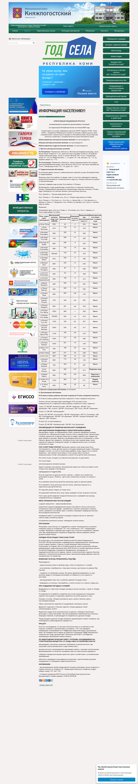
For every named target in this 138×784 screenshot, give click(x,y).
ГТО (116, 102)
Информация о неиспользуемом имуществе (116, 88)
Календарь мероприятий (70, 31)
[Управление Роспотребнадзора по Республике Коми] (23, 273)
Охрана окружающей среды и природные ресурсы (116, 133)
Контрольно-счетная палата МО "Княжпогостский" (116, 72)
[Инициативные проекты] (23, 209)
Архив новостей (46, 685)
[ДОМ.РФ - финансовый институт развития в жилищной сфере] (23, 185)
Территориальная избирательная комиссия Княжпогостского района (116, 145)
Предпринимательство (116, 80)
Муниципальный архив (116, 96)
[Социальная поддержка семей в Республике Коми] (23, 381)
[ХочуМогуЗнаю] (23, 325)
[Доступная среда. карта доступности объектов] (23, 254)
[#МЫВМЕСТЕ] (23, 153)
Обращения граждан (116, 38)
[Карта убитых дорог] (23, 334)
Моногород (116, 50)
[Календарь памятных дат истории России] (23, 173)
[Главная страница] (69, 13)
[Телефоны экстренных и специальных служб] (23, 163)
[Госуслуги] (23, 231)
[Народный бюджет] (23, 198)
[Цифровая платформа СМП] (23, 409)
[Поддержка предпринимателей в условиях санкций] (23, 362)
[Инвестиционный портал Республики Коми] (23, 263)
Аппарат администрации (116, 44)
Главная (15, 31)
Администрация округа (107, 26)
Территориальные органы (46, 31)
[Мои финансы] (23, 313)
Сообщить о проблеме (55, 91)
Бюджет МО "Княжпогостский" (116, 63)
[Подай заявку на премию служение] (23, 106)
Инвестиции (116, 56)
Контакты (104, 31)
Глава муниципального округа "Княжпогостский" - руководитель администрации (29, 26)
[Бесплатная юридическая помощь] (23, 302)
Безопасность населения (116, 124)
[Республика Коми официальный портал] (23, 220)
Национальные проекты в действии (116, 116)
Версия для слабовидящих (21, 39)
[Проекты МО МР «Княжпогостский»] (23, 243)
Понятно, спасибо (116, 780)
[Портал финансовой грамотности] (23, 345)
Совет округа (68, 26)
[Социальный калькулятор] (23, 396)
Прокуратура (119, 31)
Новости (27, 31)
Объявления (90, 31)
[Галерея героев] (23, 139)
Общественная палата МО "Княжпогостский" (116, 108)
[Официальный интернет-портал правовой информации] (23, 292)
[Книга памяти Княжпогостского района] (23, 122)
